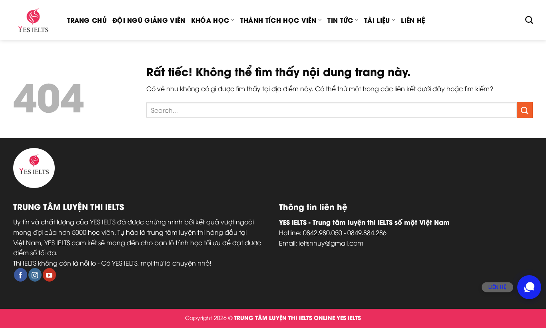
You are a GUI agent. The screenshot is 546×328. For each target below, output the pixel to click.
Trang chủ (87, 19)
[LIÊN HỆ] (529, 287)
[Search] (529, 19)
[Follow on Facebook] (20, 275)
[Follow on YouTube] (49, 275)
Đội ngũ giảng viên (148, 19)
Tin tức (340, 19)
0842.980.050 (322, 232)
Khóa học (210, 19)
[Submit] (525, 110)
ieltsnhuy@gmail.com (331, 242)
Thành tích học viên (278, 19)
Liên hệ (413, 19)
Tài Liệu (377, 19)
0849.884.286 (367, 232)
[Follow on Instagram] (35, 275)
